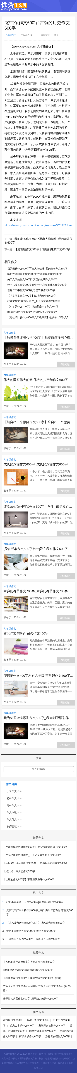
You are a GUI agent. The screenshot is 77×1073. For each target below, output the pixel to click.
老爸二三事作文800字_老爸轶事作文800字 (31, 290)
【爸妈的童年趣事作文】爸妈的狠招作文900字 (29, 961)
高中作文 (14, 805)
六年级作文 (10, 35)
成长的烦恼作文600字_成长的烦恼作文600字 (36, 464)
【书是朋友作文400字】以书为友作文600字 (31, 295)
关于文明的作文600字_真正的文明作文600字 (32, 279)
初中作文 (14, 798)
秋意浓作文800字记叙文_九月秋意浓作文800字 (33, 301)
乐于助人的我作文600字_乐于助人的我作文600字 (30, 998)
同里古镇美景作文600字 (42, 1030)
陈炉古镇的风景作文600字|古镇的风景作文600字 (34, 274)
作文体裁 (14, 812)
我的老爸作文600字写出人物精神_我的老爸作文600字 (37, 268)
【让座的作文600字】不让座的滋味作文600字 (28, 879)
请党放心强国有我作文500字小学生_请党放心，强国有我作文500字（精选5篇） (39, 506)
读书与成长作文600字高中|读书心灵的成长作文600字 (37, 284)
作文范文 (14, 819)
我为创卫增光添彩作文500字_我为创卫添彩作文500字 (39, 718)
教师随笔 (14, 826)
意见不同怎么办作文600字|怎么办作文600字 (31, 930)
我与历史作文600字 (38, 1020)
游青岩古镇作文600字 (57, 1036)
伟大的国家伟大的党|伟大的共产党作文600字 (36, 380)
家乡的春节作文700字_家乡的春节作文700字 (36, 591)
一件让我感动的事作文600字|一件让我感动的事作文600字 (35, 846)
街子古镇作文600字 (30, 1036)
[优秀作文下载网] (14, 9)
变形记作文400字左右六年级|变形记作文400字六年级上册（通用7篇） (39, 675)
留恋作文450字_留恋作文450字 (26, 633)
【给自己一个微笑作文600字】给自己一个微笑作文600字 (39, 422)
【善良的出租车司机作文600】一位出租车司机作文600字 (35, 863)
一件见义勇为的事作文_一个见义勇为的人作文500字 (32, 855)
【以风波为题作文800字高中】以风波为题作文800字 (35, 922)
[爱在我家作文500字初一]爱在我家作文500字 (36, 549)
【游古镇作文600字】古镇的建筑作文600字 (42, 249)
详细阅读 (65, 364)
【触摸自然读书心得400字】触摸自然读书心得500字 (39, 337)
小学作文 (14, 791)
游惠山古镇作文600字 (22, 1025)
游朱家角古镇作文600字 (51, 1025)
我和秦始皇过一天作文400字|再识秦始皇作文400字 (34, 902)
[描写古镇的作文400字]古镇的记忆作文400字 (32, 311)
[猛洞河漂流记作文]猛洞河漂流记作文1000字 (28, 969)
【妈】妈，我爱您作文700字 (19, 871)
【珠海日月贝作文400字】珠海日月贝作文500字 (33, 939)
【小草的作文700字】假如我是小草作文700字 (33, 306)
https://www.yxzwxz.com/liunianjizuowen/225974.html (38, 225)
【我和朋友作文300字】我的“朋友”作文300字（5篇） (32, 978)
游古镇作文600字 (12, 1020)
